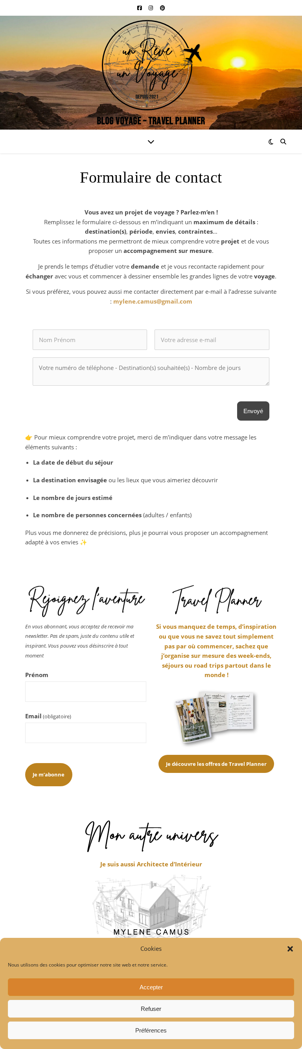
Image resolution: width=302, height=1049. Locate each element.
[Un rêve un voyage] (151, 73)
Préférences (151, 1030)
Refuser (151, 1008)
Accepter (151, 987)
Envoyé (253, 411)
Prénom (36, 675)
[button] (290, 949)
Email (48, 716)
